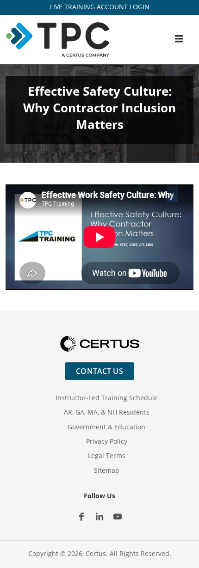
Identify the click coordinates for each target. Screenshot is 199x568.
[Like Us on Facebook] (81, 516)
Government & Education (106, 426)
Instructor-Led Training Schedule (107, 397)
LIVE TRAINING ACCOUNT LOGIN (99, 6)
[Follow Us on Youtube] (118, 516)
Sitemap (106, 470)
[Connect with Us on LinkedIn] (100, 516)
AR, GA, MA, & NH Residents (106, 412)
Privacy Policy (106, 441)
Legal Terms (106, 455)
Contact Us (99, 371)
